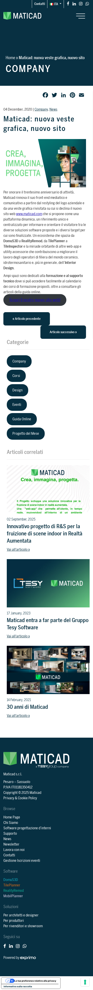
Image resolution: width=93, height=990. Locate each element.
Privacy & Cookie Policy (20, 798)
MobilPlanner (13, 896)
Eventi (16, 404)
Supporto (10, 833)
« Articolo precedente (27, 319)
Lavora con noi (14, 849)
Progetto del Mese (25, 433)
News (53, 109)
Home (10, 57)
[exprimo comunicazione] (28, 957)
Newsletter (11, 844)
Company (41, 109)
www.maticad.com (29, 213)
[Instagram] (80, 3)
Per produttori (13, 920)
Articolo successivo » (63, 332)
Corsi (16, 375)
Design (17, 390)
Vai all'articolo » (18, 549)
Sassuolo (23, 781)
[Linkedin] (74, 3)
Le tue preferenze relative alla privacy (35, 980)
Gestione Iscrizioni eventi (21, 860)
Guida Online (21, 419)
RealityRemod (13, 890)
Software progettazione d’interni (27, 828)
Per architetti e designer (21, 915)
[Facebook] (68, 3)
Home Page (11, 817)
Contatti (39, 4)
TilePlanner (11, 885)
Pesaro (8, 781)
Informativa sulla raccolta (18, 986)
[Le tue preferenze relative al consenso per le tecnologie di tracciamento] (85, 982)
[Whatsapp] (87, 3)
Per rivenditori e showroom (23, 926)
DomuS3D (10, 879)
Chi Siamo (10, 822)
